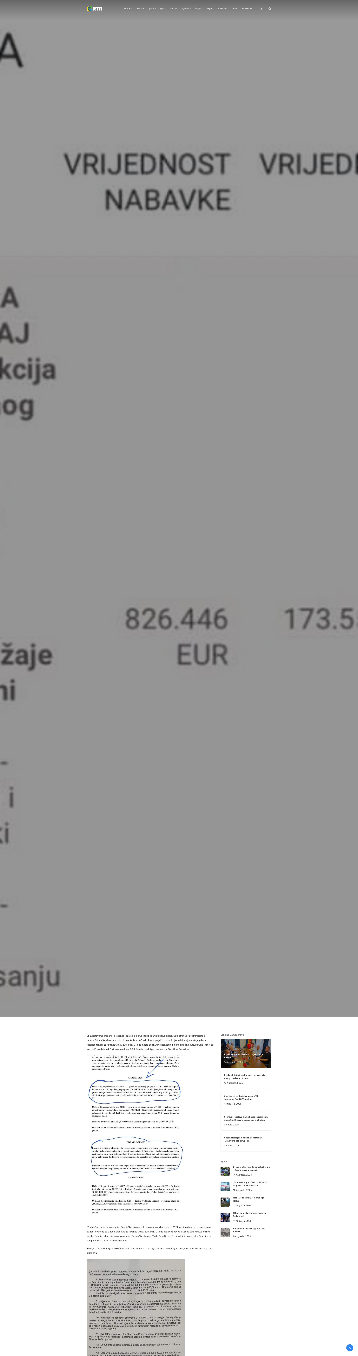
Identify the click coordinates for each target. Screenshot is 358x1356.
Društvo (127, 572)
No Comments (260, 540)
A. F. (92, 572)
